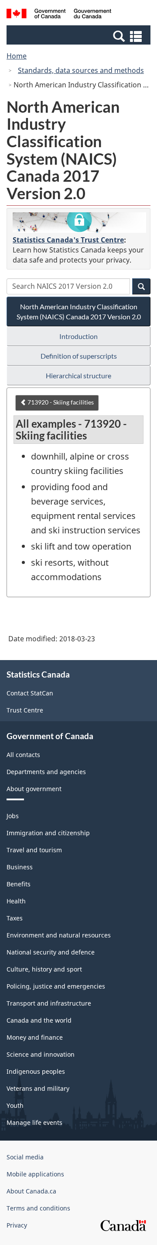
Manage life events (34, 1122)
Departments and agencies (46, 772)
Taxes (15, 918)
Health (16, 901)
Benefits (19, 884)
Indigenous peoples (36, 1071)
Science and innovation (41, 1054)
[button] (79, 35)
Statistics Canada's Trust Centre (68, 240)
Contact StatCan (30, 693)
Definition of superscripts (79, 356)
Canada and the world (39, 1020)
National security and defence (51, 952)
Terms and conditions (38, 1208)
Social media (25, 1157)
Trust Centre (25, 710)
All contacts (23, 754)
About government (34, 789)
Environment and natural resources (59, 935)
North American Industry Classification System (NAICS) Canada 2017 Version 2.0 (79, 311)
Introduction (78, 336)
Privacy (17, 1225)
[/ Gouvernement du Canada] (59, 15)
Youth (15, 1105)
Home (17, 56)
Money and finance (35, 1037)
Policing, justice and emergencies (56, 986)
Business (20, 867)
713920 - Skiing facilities (60, 402)
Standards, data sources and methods (81, 70)
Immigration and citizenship (48, 833)
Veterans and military (38, 1088)
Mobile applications (35, 1174)
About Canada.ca (31, 1191)
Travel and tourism (34, 850)
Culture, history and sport (44, 969)
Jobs (13, 816)
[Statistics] (79, 222)
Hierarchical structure (78, 375)
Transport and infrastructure (49, 1003)
